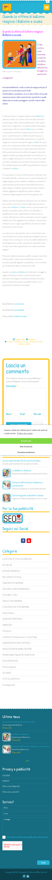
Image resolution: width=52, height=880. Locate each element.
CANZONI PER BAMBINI (12, 582)
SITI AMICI (6, 672)
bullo (37, 142)
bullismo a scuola (21, 342)
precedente (19, 309)
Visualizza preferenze (26, 452)
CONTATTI (5, 781)
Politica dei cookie (25, 433)
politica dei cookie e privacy (38, 837)
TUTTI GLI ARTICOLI (11, 678)
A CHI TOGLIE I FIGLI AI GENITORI (17, 558)
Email (23, 414)
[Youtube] (5, 2)
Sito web (37, 414)
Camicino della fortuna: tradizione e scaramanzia (27, 484)
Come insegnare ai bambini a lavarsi (28, 495)
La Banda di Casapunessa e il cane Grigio (19, 636)
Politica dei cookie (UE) (10, 792)
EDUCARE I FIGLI (9, 594)
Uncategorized (8, 684)
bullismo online (20, 316)
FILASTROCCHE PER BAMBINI (15, 606)
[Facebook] (23, 540)
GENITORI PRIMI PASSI (12, 618)
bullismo (39, 116)
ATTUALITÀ (7, 564)
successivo (19, 303)
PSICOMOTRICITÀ (10, 660)
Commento (12, 386)
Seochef (44, 872)
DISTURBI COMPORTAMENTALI (16, 588)
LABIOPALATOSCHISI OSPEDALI (16, 642)
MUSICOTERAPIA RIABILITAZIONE (17, 648)
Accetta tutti (26, 441)
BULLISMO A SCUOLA (11, 576)
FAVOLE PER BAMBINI (12, 600)
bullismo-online (24, 344)
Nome (9, 414)
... (39, 463)
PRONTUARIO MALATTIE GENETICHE (18, 654)
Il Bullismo (6, 630)
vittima (15, 168)
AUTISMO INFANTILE (11, 570)
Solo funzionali (26, 447)
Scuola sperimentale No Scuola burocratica (21, 460)
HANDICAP (7, 624)
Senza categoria (9, 666)
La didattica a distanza (21, 470)
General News (8, 612)
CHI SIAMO (6, 775)
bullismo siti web (36, 342)
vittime (28, 129)
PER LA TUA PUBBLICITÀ (11, 786)
